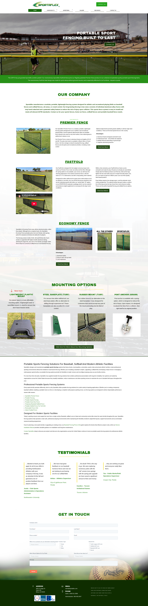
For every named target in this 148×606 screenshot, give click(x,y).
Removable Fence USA (31, 408)
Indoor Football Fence (31, 410)
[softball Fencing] (33, 153)
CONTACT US (102, 4)
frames (118, 107)
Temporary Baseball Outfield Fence (34, 404)
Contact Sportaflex (29, 431)
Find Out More (103, 147)
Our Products (50, 10)
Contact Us (113, 10)
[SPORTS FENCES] (34, 191)
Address (39, 586)
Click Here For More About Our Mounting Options (74, 347)
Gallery (82, 10)
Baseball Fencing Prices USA (72, 425)
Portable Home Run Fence (32, 402)
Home (34, 10)
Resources (97, 10)
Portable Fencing (30, 398)
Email (67, 586)
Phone (68, 591)
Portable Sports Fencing (31, 400)
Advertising (66, 10)
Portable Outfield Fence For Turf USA (35, 406)
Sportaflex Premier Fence (32, 396)
